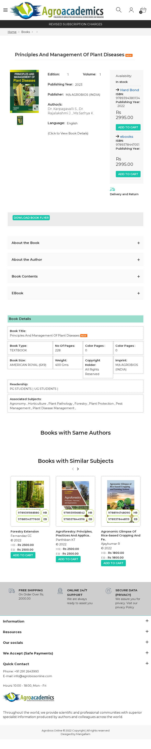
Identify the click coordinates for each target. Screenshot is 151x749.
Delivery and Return (124, 194)
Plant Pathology (60, 403)
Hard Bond (129, 90)
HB (13, 545)
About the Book (25, 243)
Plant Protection (101, 403)
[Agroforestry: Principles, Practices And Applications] (75, 501)
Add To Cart (128, 127)
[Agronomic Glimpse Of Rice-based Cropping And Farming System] (120, 501)
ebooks (126, 137)
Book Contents (25, 276)
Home (12, 32)
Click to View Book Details (68, 133)
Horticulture (37, 403)
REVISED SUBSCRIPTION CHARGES (75, 24)
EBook (17, 293)
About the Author (27, 260)
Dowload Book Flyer (31, 217)
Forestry (81, 403)
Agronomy (18, 403)
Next (34, 91)
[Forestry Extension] (30, 501)
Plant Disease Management (53, 408)
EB (13, 549)
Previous (14, 91)
